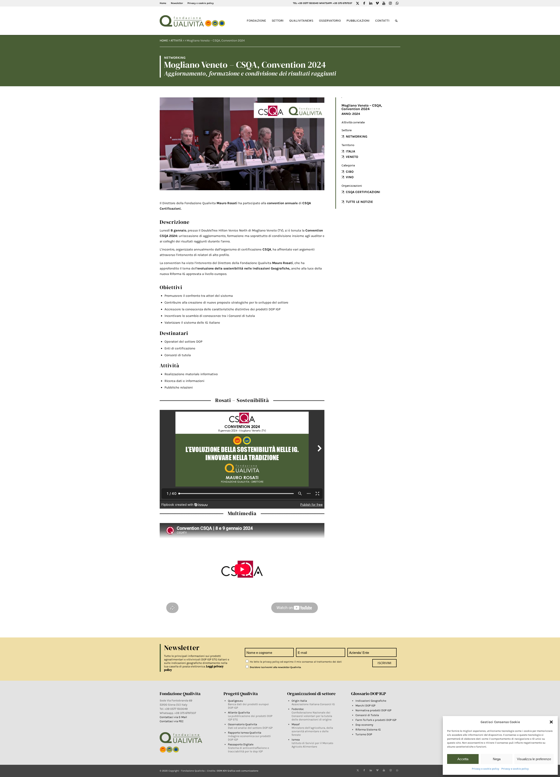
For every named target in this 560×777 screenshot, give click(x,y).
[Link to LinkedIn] (371, 3)
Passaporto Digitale (241, 744)
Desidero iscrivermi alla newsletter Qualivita (275, 667)
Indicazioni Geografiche (370, 700)
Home (163, 3)
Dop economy (364, 724)
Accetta (462, 759)
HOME (164, 40)
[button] (551, 722)
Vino (350, 177)
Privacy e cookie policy (485, 768)
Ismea (296, 739)
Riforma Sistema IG (368, 729)
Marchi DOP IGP (365, 705)
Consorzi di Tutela (367, 715)
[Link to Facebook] (364, 3)
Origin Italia (299, 700)
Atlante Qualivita (239, 712)
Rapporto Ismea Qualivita (244, 732)
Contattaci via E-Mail (174, 717)
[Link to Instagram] (390, 3)
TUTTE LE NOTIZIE (359, 202)
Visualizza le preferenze (534, 759)
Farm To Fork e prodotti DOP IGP (375, 720)
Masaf (295, 724)
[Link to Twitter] (357, 3)
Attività (176, 40)
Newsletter (177, 3)
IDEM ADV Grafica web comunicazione (237, 770)
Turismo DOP (363, 734)
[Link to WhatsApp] (397, 3)
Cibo (350, 172)
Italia (350, 151)
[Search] (396, 21)
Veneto (352, 157)
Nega (496, 759)
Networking (356, 136)
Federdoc (298, 709)
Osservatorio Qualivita (242, 724)
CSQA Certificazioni (363, 192)
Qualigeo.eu (235, 700)
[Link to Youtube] (384, 3)
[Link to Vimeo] (377, 3)
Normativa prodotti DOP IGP (373, 710)
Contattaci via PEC (172, 721)
